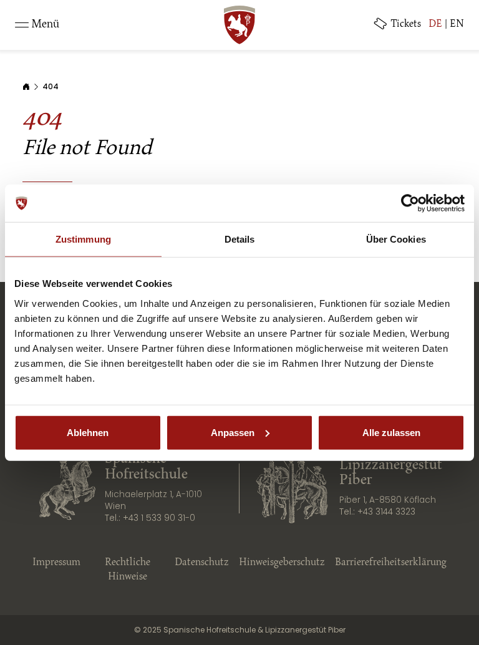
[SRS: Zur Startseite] (239, 25)
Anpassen (232, 432)
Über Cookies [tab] (396, 239)
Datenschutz (202, 562)
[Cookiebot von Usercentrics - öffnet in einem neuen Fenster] (410, 203)
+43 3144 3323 (386, 512)
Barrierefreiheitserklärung (391, 562)
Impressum (56, 562)
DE (435, 24)
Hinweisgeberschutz (282, 562)
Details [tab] (240, 239)
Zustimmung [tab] (83, 239)
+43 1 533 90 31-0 (159, 518)
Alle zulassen (391, 432)
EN (457, 24)
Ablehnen (88, 432)
